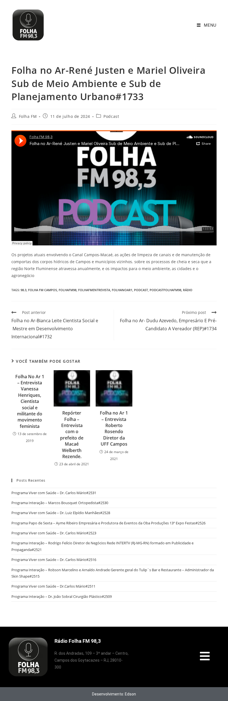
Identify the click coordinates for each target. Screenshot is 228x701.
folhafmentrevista (94, 290)
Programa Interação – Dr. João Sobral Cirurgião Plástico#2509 (61, 596)
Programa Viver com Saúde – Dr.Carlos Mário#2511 (53, 586)
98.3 (23, 290)
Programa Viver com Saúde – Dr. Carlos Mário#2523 (53, 532)
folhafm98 (67, 290)
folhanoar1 (122, 290)
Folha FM (28, 116)
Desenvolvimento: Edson (114, 694)
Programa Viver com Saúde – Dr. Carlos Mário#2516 (53, 559)
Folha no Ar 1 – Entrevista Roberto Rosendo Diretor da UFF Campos (114, 428)
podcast (141, 290)
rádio (187, 290)
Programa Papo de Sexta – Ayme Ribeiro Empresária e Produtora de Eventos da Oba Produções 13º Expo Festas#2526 (108, 522)
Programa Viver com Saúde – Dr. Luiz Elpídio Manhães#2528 (60, 512)
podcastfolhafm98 (165, 290)
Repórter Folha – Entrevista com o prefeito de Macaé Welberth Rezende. (71, 434)
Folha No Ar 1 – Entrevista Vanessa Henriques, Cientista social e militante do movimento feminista (29, 401)
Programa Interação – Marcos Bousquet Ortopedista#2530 (59, 502)
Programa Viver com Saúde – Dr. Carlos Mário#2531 (53, 492)
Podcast (111, 116)
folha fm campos (42, 290)
